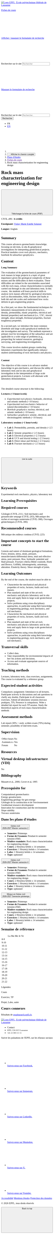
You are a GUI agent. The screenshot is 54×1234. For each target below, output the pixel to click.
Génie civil (15, 827)
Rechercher (7, 118)
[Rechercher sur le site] (23, 112)
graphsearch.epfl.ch (22, 1014)
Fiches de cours (8, 10)
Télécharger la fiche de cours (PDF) (27, 214)
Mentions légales (22, 1198)
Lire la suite (27, 459)
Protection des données (41, 1198)
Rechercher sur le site (11, 63)
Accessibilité (7, 1198)
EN (8, 126)
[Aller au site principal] (29, 151)
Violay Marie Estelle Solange (28, 224)
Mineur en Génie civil (16, 895)
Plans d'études (14, 157)
